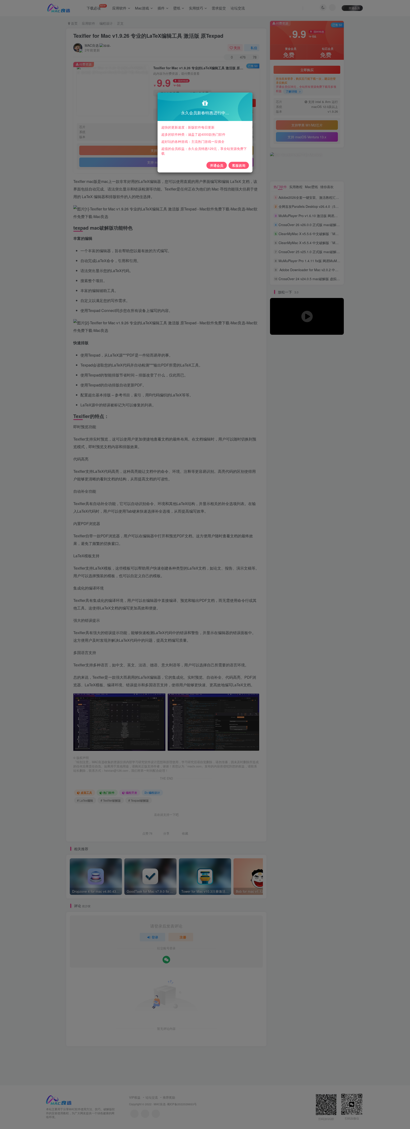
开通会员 (216, 165)
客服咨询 (238, 165)
